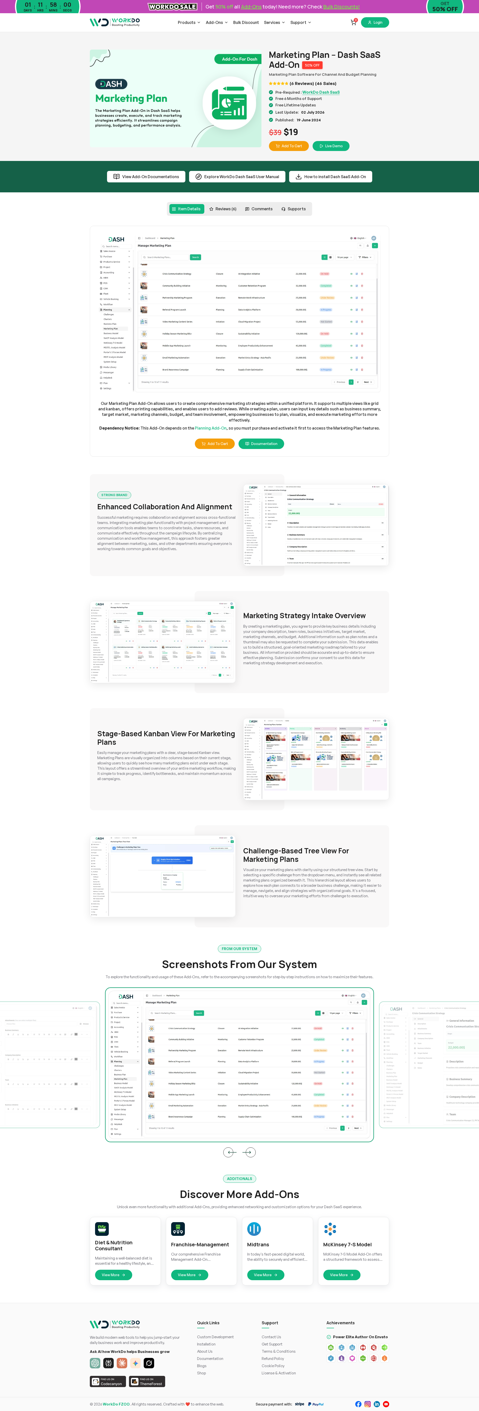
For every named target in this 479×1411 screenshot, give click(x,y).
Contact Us (271, 1337)
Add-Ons (214, 22)
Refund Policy (273, 1358)
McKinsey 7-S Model (347, 1245)
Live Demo (334, 146)
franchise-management (200, 1245)
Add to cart (218, 444)
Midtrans (258, 1245)
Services (272, 22)
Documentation (264, 444)
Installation (206, 1344)
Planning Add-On (211, 428)
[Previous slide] (228, 1152)
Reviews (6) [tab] (226, 208)
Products (187, 22)
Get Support (272, 1344)
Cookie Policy (273, 1365)
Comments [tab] (262, 208)
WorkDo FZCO (116, 1404)
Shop (201, 1373)
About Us (205, 1351)
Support (298, 22)
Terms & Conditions (279, 1351)
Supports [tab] (297, 208)
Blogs (202, 1365)
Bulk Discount (246, 22)
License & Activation (279, 1373)
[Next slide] (251, 1152)
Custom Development (215, 1337)
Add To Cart (292, 146)
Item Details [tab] (189, 208)
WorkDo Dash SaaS (321, 92)
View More (111, 1275)
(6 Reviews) (302, 83)
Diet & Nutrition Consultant (113, 1246)
